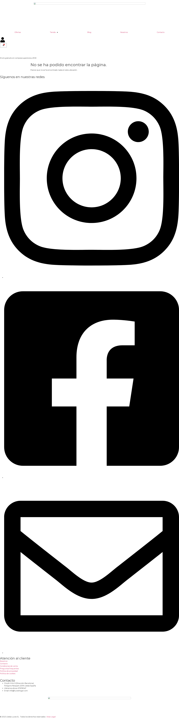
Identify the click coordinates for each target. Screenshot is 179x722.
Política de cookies (7, 674)
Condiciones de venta (9, 666)
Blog (89, 32)
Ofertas (18, 32)
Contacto (160, 32)
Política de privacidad (9, 671)
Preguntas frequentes (9, 669)
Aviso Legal (51, 717)
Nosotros (124, 32)
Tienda (53, 32)
